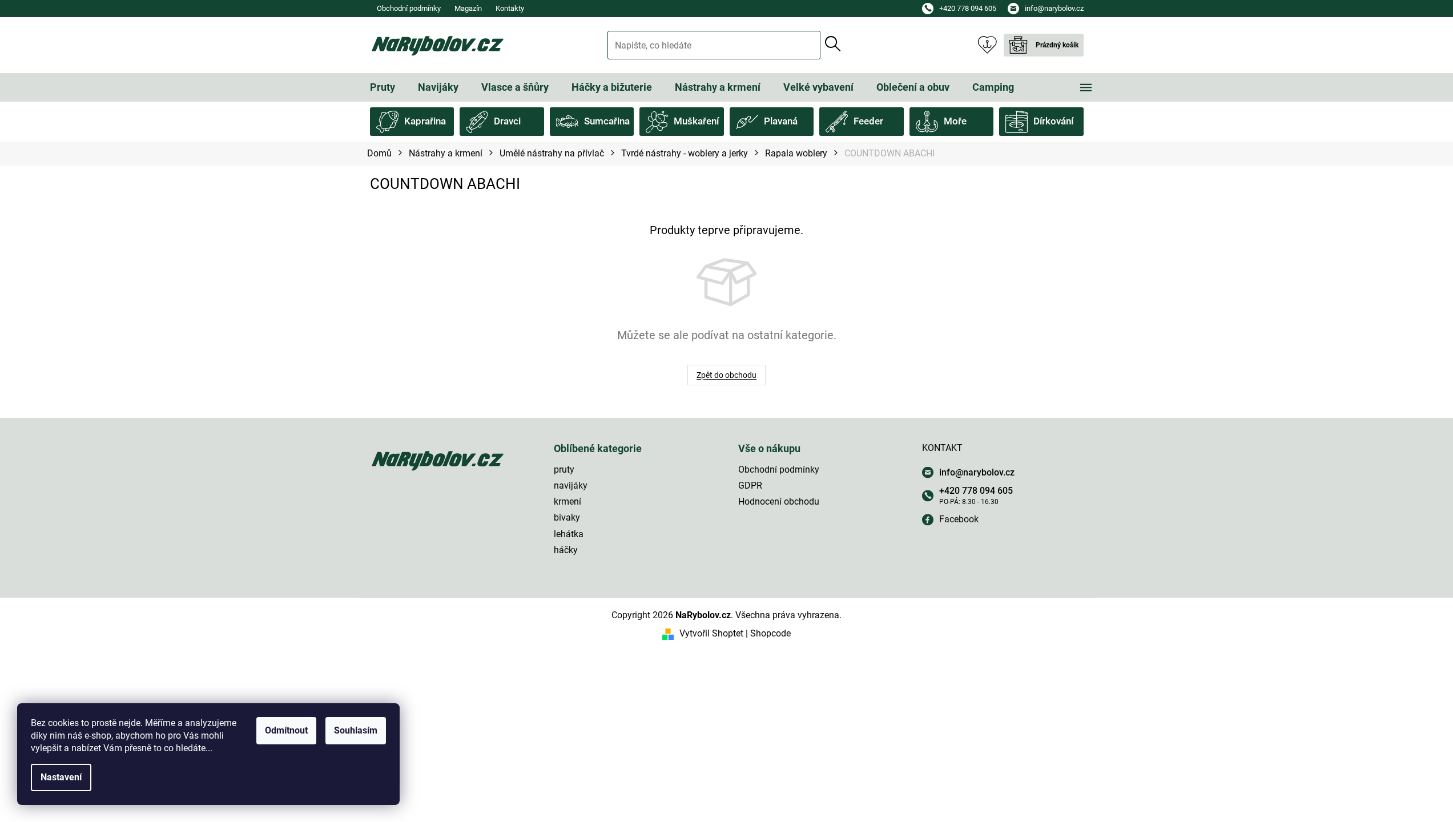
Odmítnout (286, 730)
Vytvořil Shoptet (711, 633)
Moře (955, 121)
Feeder (868, 121)
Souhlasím (355, 730)
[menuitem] (382, 87)
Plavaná (781, 121)
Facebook (959, 519)
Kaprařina (425, 121)
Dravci (507, 121)
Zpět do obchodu (726, 375)
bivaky (567, 517)
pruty (564, 469)
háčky (566, 550)
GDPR (750, 485)
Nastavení (61, 777)
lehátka (568, 534)
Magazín (468, 8)
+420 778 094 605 (976, 490)
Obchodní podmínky (409, 8)
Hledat (833, 44)
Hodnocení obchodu (778, 501)
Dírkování (1053, 121)
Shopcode (770, 633)
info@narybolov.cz (977, 472)
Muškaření (696, 121)
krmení (567, 501)
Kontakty (510, 8)
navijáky (570, 485)
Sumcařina (607, 121)
